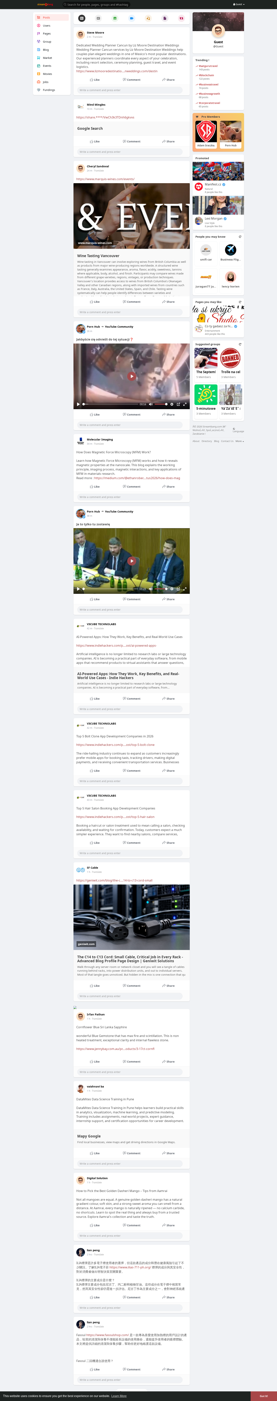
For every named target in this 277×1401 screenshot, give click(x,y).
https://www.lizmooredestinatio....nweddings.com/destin (117, 71)
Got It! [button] (264, 1396)
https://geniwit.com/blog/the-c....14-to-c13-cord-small (114, 880)
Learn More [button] (119, 1396)
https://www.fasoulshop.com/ (107, 1335)
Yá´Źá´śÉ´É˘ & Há (234, 408)
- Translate (97, 36)
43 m (89, 800)
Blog (216, 441)
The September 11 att (210, 372)
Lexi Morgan (214, 219)
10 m (89, 109)
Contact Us (227, 441)
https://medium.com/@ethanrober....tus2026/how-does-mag (137, 478)
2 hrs (89, 1254)
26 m (89, 331)
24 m (89, 170)
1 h (88, 872)
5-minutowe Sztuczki (210, 408)
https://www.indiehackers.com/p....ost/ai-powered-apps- (116, 645)
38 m (89, 515)
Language (238, 431)
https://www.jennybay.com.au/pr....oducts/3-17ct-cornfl (115, 1049)
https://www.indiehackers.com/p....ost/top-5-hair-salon (115, 817)
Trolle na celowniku (235, 372)
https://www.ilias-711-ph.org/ (130, 1267)
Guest (218, 42)
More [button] (239, 441)
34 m (89, 443)
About (196, 441)
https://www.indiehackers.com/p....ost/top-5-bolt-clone (115, 745)
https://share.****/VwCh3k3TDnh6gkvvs (105, 117)
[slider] (110, 404)
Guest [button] (239, 4)
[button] (96, 4)
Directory (207, 441)
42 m (89, 628)
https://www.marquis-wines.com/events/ (105, 179)
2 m (89, 36)
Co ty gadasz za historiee (219, 326)
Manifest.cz (213, 184)
